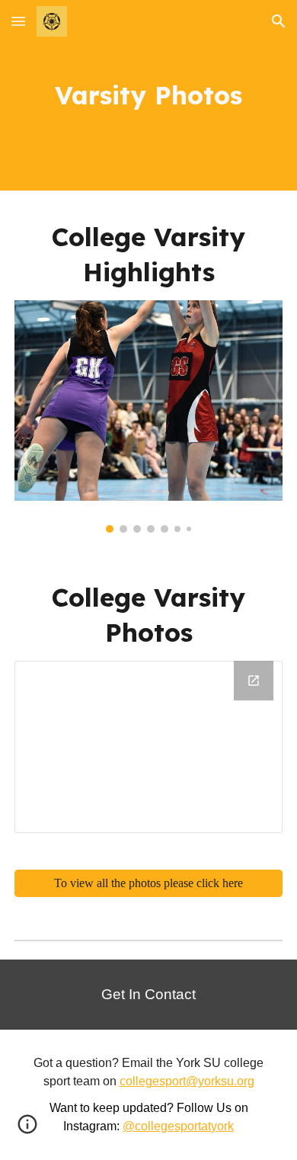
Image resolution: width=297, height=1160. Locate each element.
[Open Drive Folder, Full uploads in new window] (253, 680)
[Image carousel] (148, 416)
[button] (18, 21)
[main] (148, 95)
